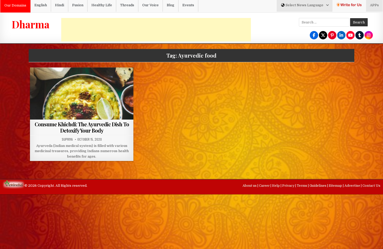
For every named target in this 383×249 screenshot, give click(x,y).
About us (250, 186)
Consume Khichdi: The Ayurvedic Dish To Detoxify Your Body (82, 127)
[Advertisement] (156, 29)
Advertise (352, 186)
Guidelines (318, 186)
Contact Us (371, 186)
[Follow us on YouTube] (350, 36)
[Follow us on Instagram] (369, 36)
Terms (302, 186)
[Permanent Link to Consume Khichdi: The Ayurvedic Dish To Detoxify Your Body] (81, 106)
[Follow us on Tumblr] (359, 36)
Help (276, 186)
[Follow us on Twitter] (323, 36)
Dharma (31, 24)
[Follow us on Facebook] (314, 36)
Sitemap (336, 186)
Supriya (67, 139)
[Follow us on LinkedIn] (341, 36)
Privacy (288, 186)
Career (264, 186)
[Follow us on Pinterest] (332, 36)
